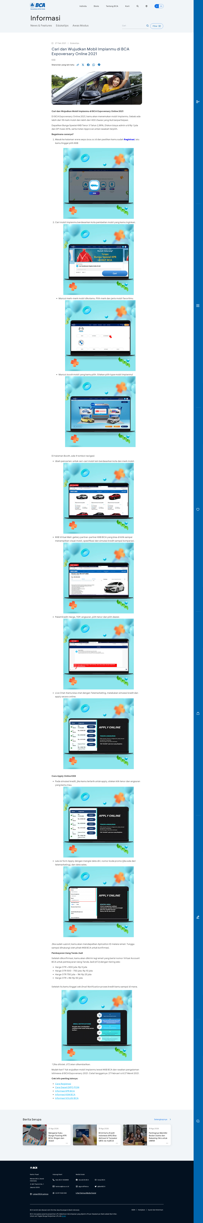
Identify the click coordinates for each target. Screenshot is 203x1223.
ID (156, 6)
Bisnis (96, 6)
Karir (127, 6)
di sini (64, 1216)
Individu (83, 6)
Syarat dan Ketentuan (155, 1210)
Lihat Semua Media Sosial (86, 1193)
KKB (53, 59)
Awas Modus (80, 25)
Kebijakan (141, 1210)
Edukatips (62, 25)
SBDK (133, 1210)
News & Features (41, 25)
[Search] (137, 6)
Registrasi (129, 139)
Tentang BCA (112, 6)
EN (161, 6)
